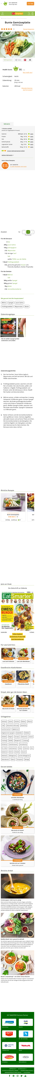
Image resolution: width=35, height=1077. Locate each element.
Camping (25, 740)
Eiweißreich (8, 684)
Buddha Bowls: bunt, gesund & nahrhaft (12, 939)
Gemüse (4, 721)
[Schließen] (1, 3)
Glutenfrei (24, 725)
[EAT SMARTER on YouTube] (25, 1076)
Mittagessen (12, 755)
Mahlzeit (4, 755)
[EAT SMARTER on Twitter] (21, 1076)
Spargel (14, 280)
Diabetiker (19, 733)
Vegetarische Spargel (8, 733)
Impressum (12, 1068)
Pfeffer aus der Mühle (19, 259)
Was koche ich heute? (17, 830)
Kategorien (27, 1072)
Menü (2, 14)
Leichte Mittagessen (24, 755)
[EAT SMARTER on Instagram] (17, 1076)
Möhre (4, 303)
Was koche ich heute (8, 708)
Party (19, 748)
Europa (17, 736)
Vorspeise (20, 759)
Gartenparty (12, 748)
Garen (10, 721)
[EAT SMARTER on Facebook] (9, 1076)
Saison (31, 736)
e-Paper (32, 632)
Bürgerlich (18, 740)
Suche (29, 14)
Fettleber (27, 733)
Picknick (26, 748)
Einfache (4, 744)
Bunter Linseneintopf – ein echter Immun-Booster (15, 976)
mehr (31, 134)
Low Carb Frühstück (8, 661)
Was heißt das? (27, 72)
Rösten (23, 721)
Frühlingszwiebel (7, 306)
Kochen (17, 721)
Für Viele (4, 748)
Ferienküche (23, 744)
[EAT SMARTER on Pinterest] (13, 1076)
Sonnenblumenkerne (14, 289)
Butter (10, 286)
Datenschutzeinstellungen (10, 1070)
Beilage (27, 759)
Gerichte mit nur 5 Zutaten (17, 863)
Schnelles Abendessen (17, 797)
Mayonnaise (11, 250)
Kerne (11, 752)
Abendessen (5, 759)
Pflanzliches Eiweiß (23, 684)
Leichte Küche (6, 729)
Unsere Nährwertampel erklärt (16, 151)
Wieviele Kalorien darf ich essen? (26, 89)
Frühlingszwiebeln (13, 262)
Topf (3, 725)
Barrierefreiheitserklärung (13, 1072)
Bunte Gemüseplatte (13, 514)
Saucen (24, 752)
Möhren (10, 275)
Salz (9, 256)
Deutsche (24, 736)
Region (10, 736)
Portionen (28, 235)
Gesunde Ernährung (12, 725)
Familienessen (13, 744)
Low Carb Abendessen (23, 661)
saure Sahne (12, 245)
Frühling (4, 740)
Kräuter (23, 265)
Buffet (10, 740)
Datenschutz (22, 1068)
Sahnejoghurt (12, 248)
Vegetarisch (15, 729)
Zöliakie (4, 736)
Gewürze (4, 752)
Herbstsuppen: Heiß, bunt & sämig (11, 900)
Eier (9, 242)
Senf (14, 253)
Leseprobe (4, 632)
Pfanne (30, 721)
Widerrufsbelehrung (26, 1070)
